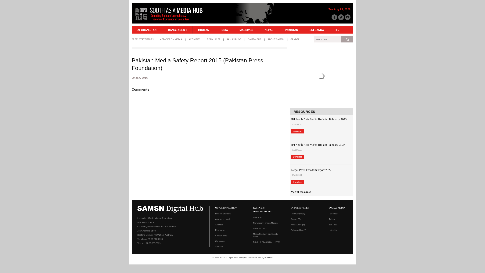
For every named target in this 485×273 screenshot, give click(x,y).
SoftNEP (269, 258)
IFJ (338, 29)
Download (297, 131)
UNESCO (257, 217)
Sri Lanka (317, 29)
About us (219, 247)
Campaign (220, 241)
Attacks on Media (171, 39)
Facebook (333, 214)
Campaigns (254, 39)
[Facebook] (334, 17)
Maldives (246, 29)
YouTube (333, 225)
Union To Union (260, 228)
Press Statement (223, 214)
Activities (194, 39)
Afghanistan (146, 29)
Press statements (143, 39)
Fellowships (298, 214)
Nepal (269, 29)
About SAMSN (276, 39)
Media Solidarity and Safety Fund (265, 235)
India (224, 29)
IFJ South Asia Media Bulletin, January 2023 (318, 145)
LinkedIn (333, 230)
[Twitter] (341, 17)
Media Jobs (298, 225)
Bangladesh (177, 29)
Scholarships (298, 230)
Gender (295, 39)
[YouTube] (347, 17)
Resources (213, 39)
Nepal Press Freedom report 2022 (311, 170)
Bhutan (203, 29)
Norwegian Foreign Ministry (265, 223)
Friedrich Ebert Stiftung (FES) (266, 242)
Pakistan (291, 29)
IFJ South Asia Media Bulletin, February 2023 (319, 119)
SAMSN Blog (234, 39)
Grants (296, 219)
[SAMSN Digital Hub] (172, 21)
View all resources (301, 192)
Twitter (332, 219)
